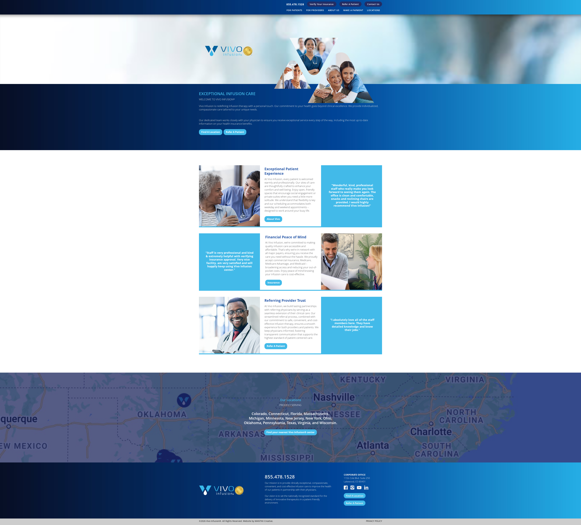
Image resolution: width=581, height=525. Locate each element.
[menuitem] (295, 4)
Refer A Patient (350, 4)
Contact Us (373, 4)
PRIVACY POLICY (374, 521)
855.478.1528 (295, 4)
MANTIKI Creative (263, 521)
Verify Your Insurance (322, 4)
